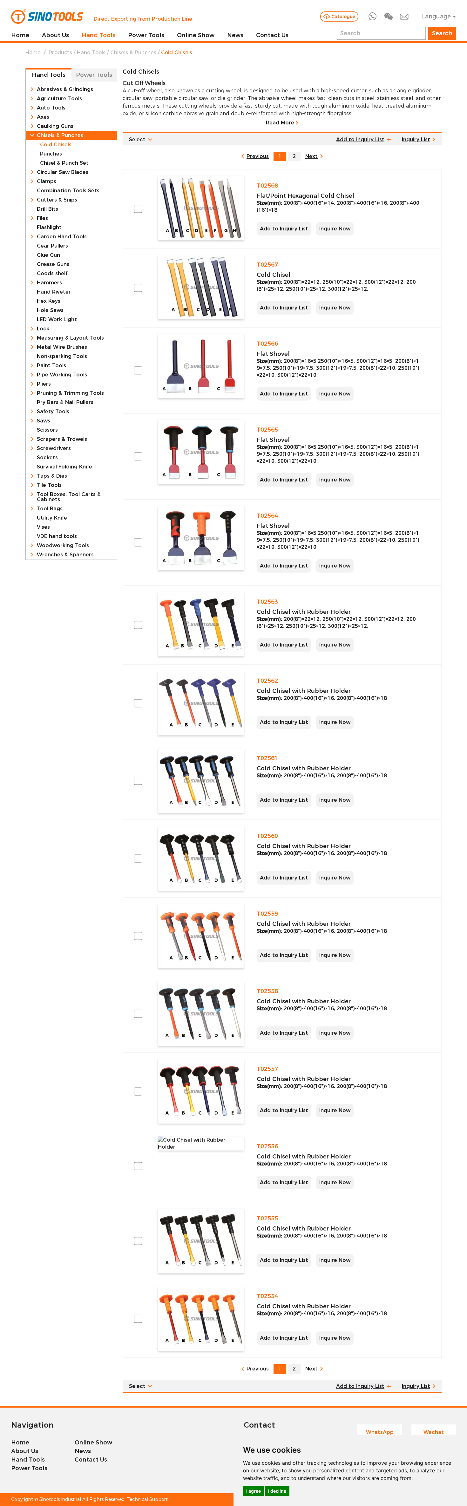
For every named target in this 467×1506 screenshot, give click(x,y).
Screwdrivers (54, 448)
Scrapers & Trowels (62, 439)
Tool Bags (50, 508)
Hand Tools (98, 35)
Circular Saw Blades (62, 172)
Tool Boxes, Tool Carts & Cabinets (69, 497)
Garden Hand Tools (62, 236)
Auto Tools (51, 107)
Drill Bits (47, 209)
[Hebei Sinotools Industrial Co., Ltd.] (47, 16)
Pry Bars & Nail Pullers (65, 402)
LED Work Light (57, 319)
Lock (43, 328)
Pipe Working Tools (62, 374)
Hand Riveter (54, 292)
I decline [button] (277, 1491)
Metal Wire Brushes (62, 347)
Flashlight (49, 227)
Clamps (46, 181)
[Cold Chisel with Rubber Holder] (201, 624)
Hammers (49, 282)
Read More (280, 123)
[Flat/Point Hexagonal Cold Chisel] (201, 208)
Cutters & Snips (57, 199)
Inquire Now (334, 229)
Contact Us (272, 35)
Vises (43, 527)
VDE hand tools (57, 536)
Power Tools (146, 35)
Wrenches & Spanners (65, 554)
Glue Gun (48, 255)
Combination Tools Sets (68, 190)
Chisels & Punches (133, 53)
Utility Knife (52, 518)
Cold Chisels (55, 144)
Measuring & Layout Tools (70, 338)
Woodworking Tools (63, 545)
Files (42, 218)
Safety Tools (53, 411)
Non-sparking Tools (62, 356)
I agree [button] (253, 1491)
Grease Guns (53, 264)
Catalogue (343, 16)
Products (60, 53)
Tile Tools (49, 485)
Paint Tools (51, 365)
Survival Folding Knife (64, 466)
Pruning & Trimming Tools (70, 393)
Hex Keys (48, 301)
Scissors (47, 430)
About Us (55, 35)
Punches (51, 153)
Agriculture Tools (59, 98)
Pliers (44, 384)
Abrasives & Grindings (65, 89)
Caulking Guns (55, 126)
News (235, 35)
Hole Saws (50, 310)
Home (20, 35)
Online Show (195, 35)
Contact (259, 1425)
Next (311, 156)
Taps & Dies (52, 476)
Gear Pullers (52, 246)
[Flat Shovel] (201, 366)
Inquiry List (416, 139)
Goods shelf (52, 273)
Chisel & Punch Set (64, 163)
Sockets (47, 457)
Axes (43, 117)
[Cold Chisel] (201, 287)
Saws (43, 420)
